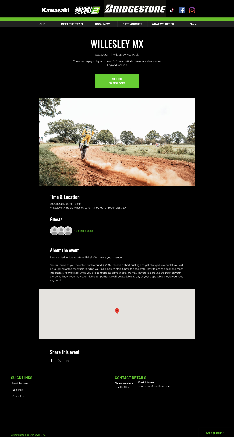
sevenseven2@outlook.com (154, 386)
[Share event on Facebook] (51, 360)
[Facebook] (182, 10)
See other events (117, 83)
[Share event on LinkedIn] (67, 360)
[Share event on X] (59, 360)
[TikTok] (172, 10)
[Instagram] (192, 10)
